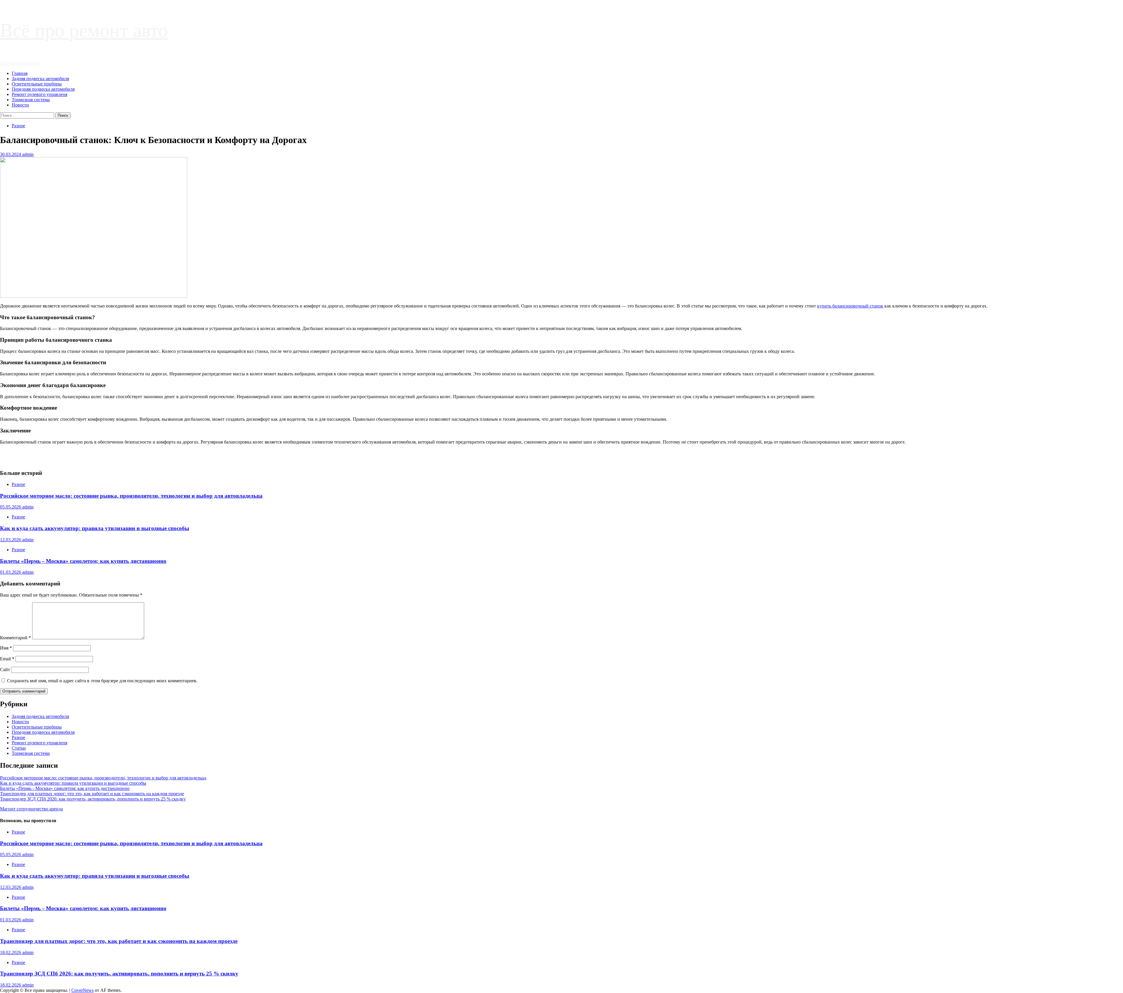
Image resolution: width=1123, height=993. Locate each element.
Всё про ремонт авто (84, 30)
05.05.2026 (11, 506)
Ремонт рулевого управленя (39, 94)
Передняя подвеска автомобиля (43, 89)
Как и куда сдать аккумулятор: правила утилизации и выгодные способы (94, 528)
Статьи (19, 747)
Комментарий (15, 637)
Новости (20, 104)
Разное (18, 125)
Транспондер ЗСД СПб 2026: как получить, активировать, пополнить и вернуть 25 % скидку (93, 798)
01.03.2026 (11, 572)
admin (28, 154)
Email (7, 658)
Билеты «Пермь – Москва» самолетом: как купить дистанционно (83, 561)
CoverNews (82, 990)
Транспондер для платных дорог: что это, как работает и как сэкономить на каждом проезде (92, 793)
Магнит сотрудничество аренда (31, 808)
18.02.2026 (11, 952)
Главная (19, 73)
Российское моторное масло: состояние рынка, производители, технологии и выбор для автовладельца (131, 496)
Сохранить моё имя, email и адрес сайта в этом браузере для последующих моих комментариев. (102, 680)
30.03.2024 (11, 154)
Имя (6, 647)
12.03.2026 (11, 539)
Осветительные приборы (37, 83)
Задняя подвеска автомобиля (40, 78)
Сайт (5, 669)
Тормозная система (31, 99)
